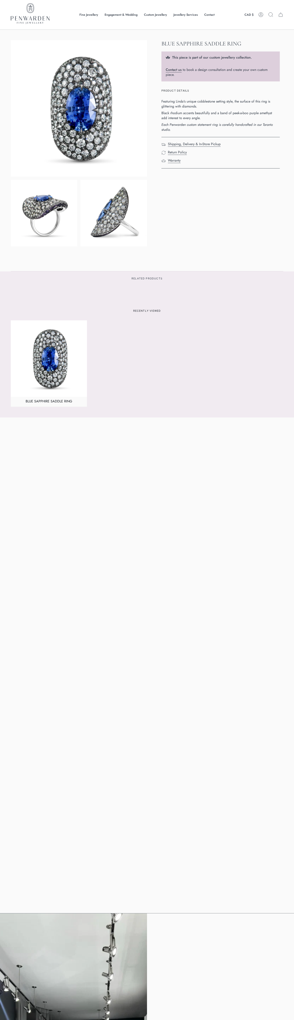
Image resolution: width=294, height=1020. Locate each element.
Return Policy (177, 152)
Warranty (174, 160)
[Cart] (281, 14)
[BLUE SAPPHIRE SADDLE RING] (49, 358)
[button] (88, 14)
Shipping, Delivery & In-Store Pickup (194, 144)
